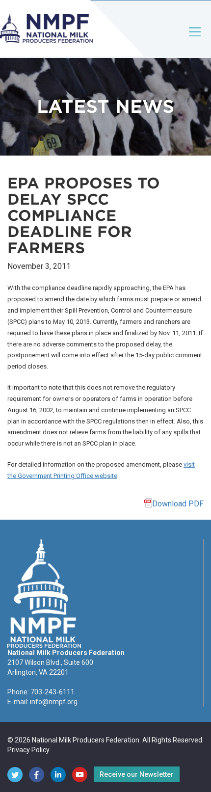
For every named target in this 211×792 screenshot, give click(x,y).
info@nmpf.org (54, 702)
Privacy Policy (28, 750)
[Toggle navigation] (195, 40)
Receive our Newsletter (137, 774)
